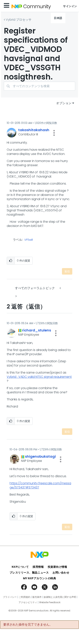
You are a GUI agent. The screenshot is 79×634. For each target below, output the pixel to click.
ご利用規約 (24, 597)
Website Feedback (49, 602)
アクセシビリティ (28, 602)
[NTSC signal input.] (15, 296)
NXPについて (20, 567)
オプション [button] (64, 103)
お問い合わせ (61, 572)
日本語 (58, 18)
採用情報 (38, 567)
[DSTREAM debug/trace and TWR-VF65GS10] (60, 288)
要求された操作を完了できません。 (27, 625)
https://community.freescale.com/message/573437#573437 (40, 485)
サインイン (70, 6)
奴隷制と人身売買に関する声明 (60, 597)
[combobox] (39, 86)
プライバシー (10, 597)
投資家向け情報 (57, 567)
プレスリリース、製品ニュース (29, 572)
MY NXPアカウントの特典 (39, 578)
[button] (54, 133)
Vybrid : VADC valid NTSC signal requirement (39, 377)
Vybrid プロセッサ (18, 19)
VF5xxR (28, 240)
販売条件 (37, 597)
